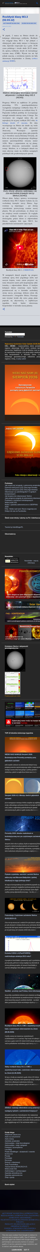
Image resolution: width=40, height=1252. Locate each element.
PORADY (19, 1222)
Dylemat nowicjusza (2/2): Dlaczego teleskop (21, 490)
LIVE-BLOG (15, 1220)
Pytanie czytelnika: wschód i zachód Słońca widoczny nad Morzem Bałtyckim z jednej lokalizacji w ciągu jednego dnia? (22, 877)
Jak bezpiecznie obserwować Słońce (18, 496)
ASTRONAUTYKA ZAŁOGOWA (26, 1215)
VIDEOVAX (28, 270)
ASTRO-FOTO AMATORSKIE (19, 1217)
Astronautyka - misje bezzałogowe (17, 1143)
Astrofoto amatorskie (12, 1141)
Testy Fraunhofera (11, 1164)
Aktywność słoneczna (11, 23)
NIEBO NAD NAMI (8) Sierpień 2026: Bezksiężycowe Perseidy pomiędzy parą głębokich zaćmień (20, 758)
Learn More (17, 1250)
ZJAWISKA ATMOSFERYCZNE (15, 1228)
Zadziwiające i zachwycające (15, 1171)
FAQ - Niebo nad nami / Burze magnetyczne (21, 509)
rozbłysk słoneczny (29, 23)
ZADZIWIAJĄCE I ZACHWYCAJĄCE (23, 1231)
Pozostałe (8, 1158)
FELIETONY (5, 1220)
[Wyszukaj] (37, 3)
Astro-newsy (9, 1139)
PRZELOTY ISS (10, 1224)
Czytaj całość (21, 359)
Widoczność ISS (11, 502)
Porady (7, 1156)
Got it (26, 1250)
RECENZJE (21, 1224)
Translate (20, 337)
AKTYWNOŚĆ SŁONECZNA (12, 1213)
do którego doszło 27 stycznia (20, 121)
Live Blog (8, 1149)
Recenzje (8, 1160)
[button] (3, 29)
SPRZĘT (25, 1226)
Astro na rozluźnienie (12, 1137)
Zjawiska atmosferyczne (13, 1173)
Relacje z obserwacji (12, 1162)
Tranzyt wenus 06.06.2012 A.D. (16, 1167)
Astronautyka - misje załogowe (16, 1145)
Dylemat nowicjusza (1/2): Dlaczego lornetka (21, 487)
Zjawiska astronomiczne (13, 1175)
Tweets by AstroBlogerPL (14, 527)
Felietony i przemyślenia (14, 1147)
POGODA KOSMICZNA (30, 1220)
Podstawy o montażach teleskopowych (19, 500)
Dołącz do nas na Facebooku (15, 511)
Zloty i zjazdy (9, 1177)
